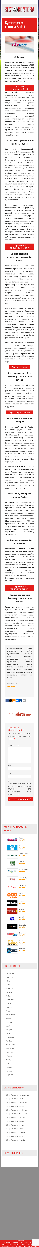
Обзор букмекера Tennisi (14, 1129)
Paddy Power (23, 854)
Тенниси (22, 909)
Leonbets (9, 1007)
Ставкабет (23, 925)
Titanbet (8, 1003)
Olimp (8, 985)
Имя (10, 766)
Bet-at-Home (23, 870)
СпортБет (9, 1075)
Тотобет (22, 917)
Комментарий (14, 746)
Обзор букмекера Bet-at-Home (17, 1110)
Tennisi (8, 1063)
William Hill (9, 977)
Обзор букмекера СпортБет (16, 1140)
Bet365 (8, 1018)
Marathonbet (10, 973)
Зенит (21, 846)
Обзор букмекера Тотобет (15, 1132)
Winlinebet (9, 992)
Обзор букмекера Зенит (14, 1099)
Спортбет (22, 933)
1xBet (8, 981)
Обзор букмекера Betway (15, 1125)
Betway (21, 901)
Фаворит (22, 838)
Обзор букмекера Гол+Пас (15, 1106)
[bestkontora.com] (19, 11)
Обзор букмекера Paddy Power (17, 1102)
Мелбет (22, 941)
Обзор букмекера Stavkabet (15, 1136)
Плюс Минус (23, 877)
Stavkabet (9, 1071)
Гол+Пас (22, 862)
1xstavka (22, 949)
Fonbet (8, 996)
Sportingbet (10, 1000)
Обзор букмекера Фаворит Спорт (18, 1095)
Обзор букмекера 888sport (15, 1121)
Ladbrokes (22, 885)
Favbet (8, 1011)
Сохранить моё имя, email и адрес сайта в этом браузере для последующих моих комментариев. (19, 789)
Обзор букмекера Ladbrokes (16, 1117)
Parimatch (9, 988)
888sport (22, 893)
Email (11, 773)
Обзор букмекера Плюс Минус (16, 1114)
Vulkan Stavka (10, 1015)
